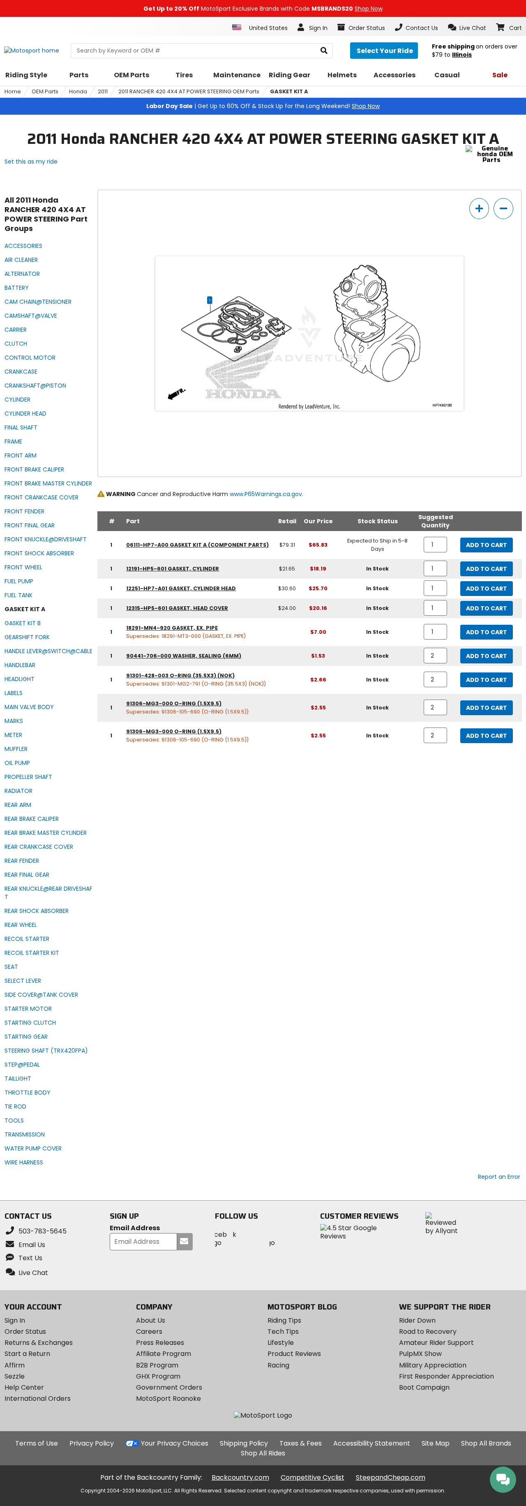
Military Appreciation (432, 1365)
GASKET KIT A (289, 91)
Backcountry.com (240, 1477)
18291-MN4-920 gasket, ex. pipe (172, 627)
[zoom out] (503, 208)
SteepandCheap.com (390, 1477)
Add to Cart (486, 545)
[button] (467, 27)
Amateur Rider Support (436, 1342)
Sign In (15, 1320)
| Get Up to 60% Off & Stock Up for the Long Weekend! (263, 106)
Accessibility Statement (371, 1443)
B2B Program (157, 1365)
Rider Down (417, 1320)
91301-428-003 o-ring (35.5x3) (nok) (180, 675)
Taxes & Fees (300, 1443)
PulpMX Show (420, 1353)
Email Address (135, 1228)
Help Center (24, 1387)
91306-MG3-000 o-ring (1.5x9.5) (173, 703)
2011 (103, 91)
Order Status (25, 1331)
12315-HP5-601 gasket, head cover (177, 608)
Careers (149, 1331)
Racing (278, 1365)
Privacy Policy (91, 1443)
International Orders (38, 1398)
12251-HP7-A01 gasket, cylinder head (181, 588)
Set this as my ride (31, 161)
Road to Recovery (428, 1331)
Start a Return (27, 1353)
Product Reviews (294, 1353)
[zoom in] (479, 208)
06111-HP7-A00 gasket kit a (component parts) (197, 544)
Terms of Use (36, 1443)
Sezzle (15, 1376)
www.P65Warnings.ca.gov (266, 494)
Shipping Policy (244, 1443)
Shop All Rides (263, 1453)
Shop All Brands (486, 1443)
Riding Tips (284, 1320)
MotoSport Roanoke (168, 1398)
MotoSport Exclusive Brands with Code (263, 9)
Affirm (15, 1365)
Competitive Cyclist (312, 1477)
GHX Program (158, 1376)
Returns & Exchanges (39, 1342)
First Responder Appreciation (446, 1376)
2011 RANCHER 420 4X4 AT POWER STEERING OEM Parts (188, 91)
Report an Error (499, 1177)
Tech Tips (283, 1331)
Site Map (436, 1443)
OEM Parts (45, 91)
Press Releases (160, 1342)
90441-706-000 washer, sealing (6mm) (183, 655)
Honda (78, 91)
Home (13, 91)
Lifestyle (281, 1342)
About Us (150, 1320)
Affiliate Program (163, 1353)
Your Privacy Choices (174, 1443)
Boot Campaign (424, 1387)
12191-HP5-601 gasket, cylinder (172, 568)
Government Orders (169, 1387)
